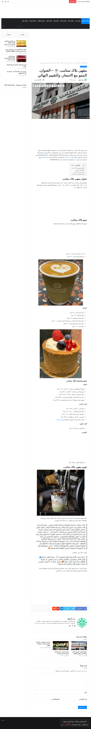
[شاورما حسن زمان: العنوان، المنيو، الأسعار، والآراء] (61, 645)
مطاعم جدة (78, 20)
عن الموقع (85, 724)
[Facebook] (4, 720)
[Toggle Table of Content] (83, 165)
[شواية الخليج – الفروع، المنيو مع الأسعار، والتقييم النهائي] (79, 645)
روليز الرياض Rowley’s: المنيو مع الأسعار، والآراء (10, 57)
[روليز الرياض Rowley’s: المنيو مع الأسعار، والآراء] (21, 58)
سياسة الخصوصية (76, 724)
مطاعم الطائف (41, 20)
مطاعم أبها (56, 20)
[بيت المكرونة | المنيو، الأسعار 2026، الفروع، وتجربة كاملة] (21, 43)
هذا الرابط (68, 157)
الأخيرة (22, 34)
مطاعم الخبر (49, 20)
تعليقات (8, 34)
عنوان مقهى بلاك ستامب (77, 168)
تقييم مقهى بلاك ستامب (78, 174)
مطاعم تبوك (25, 20)
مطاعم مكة (71, 20)
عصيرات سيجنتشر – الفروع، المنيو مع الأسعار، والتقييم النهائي (43, 643)
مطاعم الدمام (63, 20)
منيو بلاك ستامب (80, 170)
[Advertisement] (61, 44)
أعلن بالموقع (64, 724)
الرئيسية (83, 63)
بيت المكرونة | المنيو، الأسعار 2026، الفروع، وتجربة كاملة (9, 42)
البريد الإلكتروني (83, 699)
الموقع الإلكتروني (55, 699)
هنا (76, 159)
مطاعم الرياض (85, 20)
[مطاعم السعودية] (76, 10)
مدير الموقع (81, 80)
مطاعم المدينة (32, 20)
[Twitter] (2, 720)
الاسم (85, 692)
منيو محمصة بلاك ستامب (78, 172)
